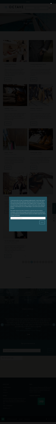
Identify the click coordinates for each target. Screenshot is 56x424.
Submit (42, 222)
